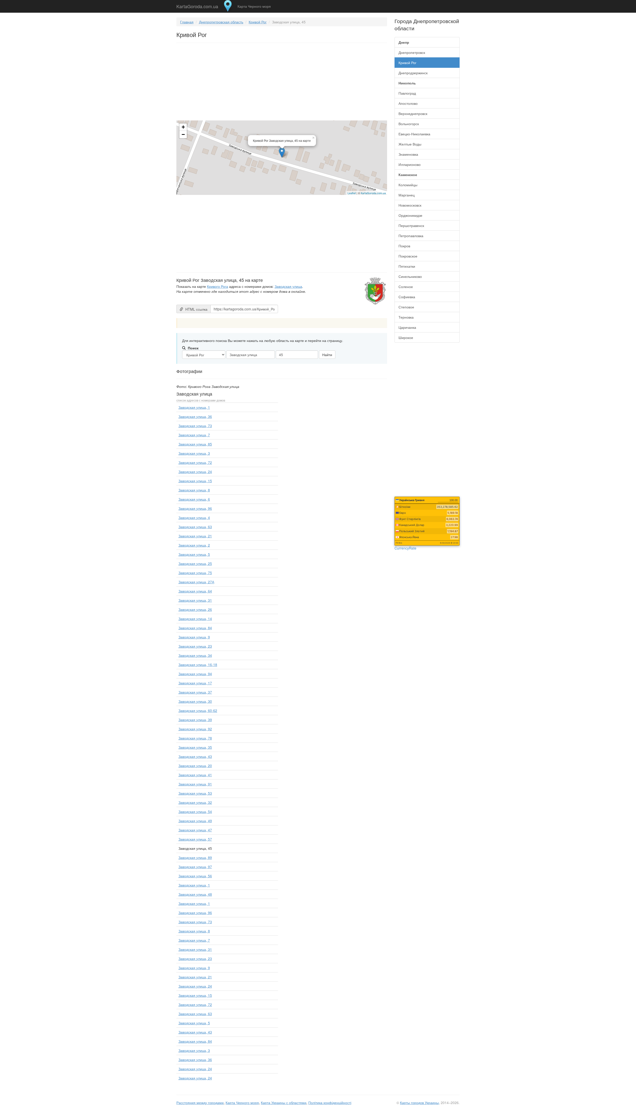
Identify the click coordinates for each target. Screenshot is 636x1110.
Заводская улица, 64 (195, 591)
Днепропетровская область (221, 21)
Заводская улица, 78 (195, 738)
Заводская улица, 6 (194, 499)
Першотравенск (411, 225)
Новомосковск (409, 205)
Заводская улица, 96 (195, 508)
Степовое (406, 306)
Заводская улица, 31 (195, 600)
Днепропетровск (411, 52)
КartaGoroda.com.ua (373, 193)
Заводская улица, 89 (195, 857)
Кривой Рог (258, 21)
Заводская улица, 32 (195, 802)
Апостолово (408, 103)
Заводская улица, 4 (194, 517)
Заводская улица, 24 (195, 471)
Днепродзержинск (413, 72)
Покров (404, 245)
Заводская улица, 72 (195, 462)
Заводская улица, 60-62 (197, 710)
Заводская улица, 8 (194, 489)
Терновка (406, 317)
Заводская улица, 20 (195, 765)
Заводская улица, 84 (195, 627)
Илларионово (409, 164)
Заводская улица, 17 (195, 682)
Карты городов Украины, (420, 1102)
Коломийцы (407, 184)
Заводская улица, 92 (195, 728)
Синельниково (410, 276)
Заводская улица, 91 (195, 783)
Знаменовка (408, 154)
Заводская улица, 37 (195, 692)
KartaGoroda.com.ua (197, 5)
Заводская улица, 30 (195, 701)
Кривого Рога (217, 286)
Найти (327, 354)
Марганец (406, 194)
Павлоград (407, 93)
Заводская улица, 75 (195, 572)
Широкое (405, 337)
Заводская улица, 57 (195, 839)
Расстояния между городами (200, 1102)
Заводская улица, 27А (196, 581)
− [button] (183, 134)
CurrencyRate (405, 548)
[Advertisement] (281, 82)
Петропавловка (410, 235)
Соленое (405, 286)
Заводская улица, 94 (195, 673)
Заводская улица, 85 (195, 444)
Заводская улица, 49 (195, 820)
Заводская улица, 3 (194, 453)
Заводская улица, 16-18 (197, 664)
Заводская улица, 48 (195, 894)
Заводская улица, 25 (195, 563)
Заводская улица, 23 (195, 646)
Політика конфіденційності (329, 1102)
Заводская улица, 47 (195, 829)
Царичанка (407, 327)
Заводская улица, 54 (195, 811)
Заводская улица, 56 (195, 875)
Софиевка (406, 296)
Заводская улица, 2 (194, 545)
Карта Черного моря (254, 6)
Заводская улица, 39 (195, 719)
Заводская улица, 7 (194, 434)
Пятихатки (406, 266)
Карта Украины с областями (283, 1102)
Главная (187, 21)
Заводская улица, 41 (195, 774)
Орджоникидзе (410, 215)
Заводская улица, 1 (194, 407)
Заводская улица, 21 (195, 535)
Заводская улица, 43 (195, 756)
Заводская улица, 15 (195, 480)
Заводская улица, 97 (195, 866)
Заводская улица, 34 (195, 655)
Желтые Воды (409, 144)
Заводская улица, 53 (195, 793)
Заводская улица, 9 (194, 636)
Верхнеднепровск (412, 113)
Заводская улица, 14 (195, 618)
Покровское (407, 256)
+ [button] (183, 127)
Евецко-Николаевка (414, 133)
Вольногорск (408, 123)
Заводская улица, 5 (194, 554)
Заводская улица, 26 (195, 609)
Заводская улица (288, 286)
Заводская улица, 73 (195, 425)
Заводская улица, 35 (195, 747)
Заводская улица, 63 (195, 526)
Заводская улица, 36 (195, 416)
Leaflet (352, 193)
